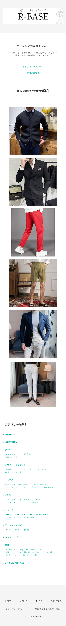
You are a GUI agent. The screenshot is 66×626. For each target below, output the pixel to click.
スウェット (24, 499)
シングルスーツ (12, 454)
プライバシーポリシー (16, 609)
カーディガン (11, 487)
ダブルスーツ (30, 454)
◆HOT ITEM (11, 442)
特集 (7, 545)
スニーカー (10, 517)
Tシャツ (35, 487)
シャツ (24, 487)
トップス (9, 480)
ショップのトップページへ (33, 67)
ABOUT (24, 601)
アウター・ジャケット (15, 465)
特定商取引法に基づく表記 (47, 609)
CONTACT (56, 601)
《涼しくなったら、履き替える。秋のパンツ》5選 (28, 552)
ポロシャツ (48, 487)
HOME (8, 601)
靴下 (17, 530)
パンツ (8, 495)
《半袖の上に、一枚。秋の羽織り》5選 (23, 549)
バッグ (8, 530)
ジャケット (10, 469)
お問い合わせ (33, 73)
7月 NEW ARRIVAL (14, 563)
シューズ (9, 510)
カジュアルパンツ (13, 502)
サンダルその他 (26, 517)
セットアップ (11, 537)
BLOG (39, 601)
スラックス (10, 499)
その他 (26, 530)
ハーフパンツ (32, 502)
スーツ (8, 450)
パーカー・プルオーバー (16, 484)
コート (22, 469)
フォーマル (45, 454)
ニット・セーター (40, 484)
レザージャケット (13, 472)
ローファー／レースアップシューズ (32, 514)
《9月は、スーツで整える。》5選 (21, 555)
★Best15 (10, 434)
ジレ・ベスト (11, 457)
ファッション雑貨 (13, 525)
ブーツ (8, 514)
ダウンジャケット (37, 469)
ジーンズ (38, 499)
